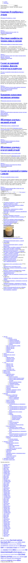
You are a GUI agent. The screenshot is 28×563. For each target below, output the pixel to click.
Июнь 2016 (6, 469)
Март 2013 (6, 504)
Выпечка (5, 393)
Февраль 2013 (6, 506)
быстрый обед (6, 542)
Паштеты (8, 349)
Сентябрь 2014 (7, 481)
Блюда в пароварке (11, 392)
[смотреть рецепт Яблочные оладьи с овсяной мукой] (10, 125)
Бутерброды (9, 337)
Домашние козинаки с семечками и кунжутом (14, 283)
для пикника (4, 543)
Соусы (5, 353)
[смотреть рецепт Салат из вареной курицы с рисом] (9, 177)
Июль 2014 (6, 484)
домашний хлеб (12, 545)
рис (21, 188)
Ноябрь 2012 (6, 510)
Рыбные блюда (10, 385)
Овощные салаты (10, 358)
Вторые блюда (6, 372)
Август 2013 (6, 498)
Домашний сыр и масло (9, 354)
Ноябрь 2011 (6, 525)
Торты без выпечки (14, 422)
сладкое (9, 556)
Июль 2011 (6, 530)
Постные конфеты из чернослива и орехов (11, 39)
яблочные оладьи (16, 155)
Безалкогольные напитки (12, 442)
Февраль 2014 (6, 490)
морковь (10, 549)
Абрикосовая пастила (8, 273)
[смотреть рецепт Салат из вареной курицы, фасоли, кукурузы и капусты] (14, 73)
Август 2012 (6, 513)
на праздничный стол (14, 550)
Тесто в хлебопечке (14, 398)
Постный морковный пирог (10, 222)
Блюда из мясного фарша (15, 382)
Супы (4, 362)
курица (18, 188)
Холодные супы (10, 369)
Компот (11, 444)
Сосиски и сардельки (14, 384)
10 (14, 192)
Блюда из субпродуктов (12, 387)
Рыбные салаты (10, 360)
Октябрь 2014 (6, 480)
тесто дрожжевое (7, 558)
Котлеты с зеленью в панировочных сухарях (14, 270)
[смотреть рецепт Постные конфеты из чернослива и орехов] (11, 44)
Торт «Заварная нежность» (10, 261)
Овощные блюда (10, 374)
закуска (17, 545)
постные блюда (22, 55)
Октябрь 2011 (6, 526)
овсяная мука (12, 141)
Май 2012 (5, 517)
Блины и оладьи (10, 400)
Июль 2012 (6, 515)
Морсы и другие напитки (15, 448)
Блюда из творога (10, 401)
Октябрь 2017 (6, 464)
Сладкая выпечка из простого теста (18, 406)
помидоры (16, 554)
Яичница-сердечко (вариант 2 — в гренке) (13, 251)
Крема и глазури (10, 457)
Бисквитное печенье (17, 417)
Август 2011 (6, 529)
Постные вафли (7, 224)
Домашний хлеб (13, 396)
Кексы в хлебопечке (14, 397)
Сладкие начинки (13, 439)
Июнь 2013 (6, 500)
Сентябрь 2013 (7, 497)
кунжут (11, 55)
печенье (12, 554)
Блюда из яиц (6, 371)
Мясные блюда (10, 375)
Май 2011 (5, 533)
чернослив (7, 57)
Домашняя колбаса (13, 383)
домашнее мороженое (12, 543)
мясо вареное (17, 87)
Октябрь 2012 (6, 511)
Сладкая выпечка (10, 402)
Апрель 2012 (6, 519)
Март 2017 (6, 468)
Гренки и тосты (13, 339)
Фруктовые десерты (11, 455)
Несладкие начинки (14, 440)
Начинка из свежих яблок (9, 258)
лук (17, 32)
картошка (9, 547)
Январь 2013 (6, 507)
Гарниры (8, 388)
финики (2, 57)
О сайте (5, 1)
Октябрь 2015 (6, 473)
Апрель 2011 (6, 534)
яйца (19, 560)
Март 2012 (6, 520)
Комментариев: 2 (5, 114)
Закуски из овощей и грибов (13, 345)
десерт (23, 542)
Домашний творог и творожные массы (15, 453)
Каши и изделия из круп (9, 370)
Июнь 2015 (6, 477)
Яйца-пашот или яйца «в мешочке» (12, 248)
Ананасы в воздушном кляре (10, 256)
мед (14, 55)
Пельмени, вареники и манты (13, 389)
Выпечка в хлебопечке (11, 394)
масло (2, 549)
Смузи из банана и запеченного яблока (13, 238)
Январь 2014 (6, 491)
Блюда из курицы (13, 376)
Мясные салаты (10, 357)
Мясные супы (9, 363)
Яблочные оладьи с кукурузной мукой (10, 148)
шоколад (10, 560)
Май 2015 (5, 478)
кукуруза (11, 87)
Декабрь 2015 (6, 471)
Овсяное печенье (16, 418)
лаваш (18, 547)
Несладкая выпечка (11, 426)
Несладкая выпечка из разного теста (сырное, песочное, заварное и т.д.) (18, 434)
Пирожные (9, 450)
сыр (23, 188)
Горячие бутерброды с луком (10, 203)
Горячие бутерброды (14, 340)
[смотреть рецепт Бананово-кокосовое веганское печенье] (11, 100)
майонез (23, 547)
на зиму (23, 549)
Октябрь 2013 (6, 495)
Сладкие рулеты (13, 423)
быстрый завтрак (5, 32)
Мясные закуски (10, 347)
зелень (5, 547)
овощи (19, 552)
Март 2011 (6, 535)
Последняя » (23, 192)
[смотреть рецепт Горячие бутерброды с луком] (8, 18)
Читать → (3, 30)
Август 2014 (6, 482)
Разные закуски (10, 352)
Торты (10, 420)
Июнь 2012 (6, 516)
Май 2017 (5, 465)
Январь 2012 (6, 522)
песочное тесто (7, 554)
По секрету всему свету (9, 459)
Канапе (11, 344)
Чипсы (8, 350)
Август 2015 (6, 475)
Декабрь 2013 (6, 493)
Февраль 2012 (6, 521)
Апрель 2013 (6, 503)
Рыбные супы (9, 365)
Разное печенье (16, 419)
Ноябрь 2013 (6, 494)
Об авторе (5, 3)
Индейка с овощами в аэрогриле (11, 215)
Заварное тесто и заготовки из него (12, 266)
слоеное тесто (16, 556)
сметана (22, 556)
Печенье (11, 414)
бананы (2, 112)
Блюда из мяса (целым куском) (16, 378)
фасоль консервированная (11, 88)
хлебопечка (4, 560)
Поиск (16, 5)
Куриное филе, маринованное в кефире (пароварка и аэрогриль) (13, 209)
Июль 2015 (6, 476)
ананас (2, 540)
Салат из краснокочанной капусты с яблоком (14, 287)
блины (8, 540)
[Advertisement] (6, 313)
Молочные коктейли (14, 445)
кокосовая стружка (17, 112)
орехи (16, 55)
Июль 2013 (6, 499)
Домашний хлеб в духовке (15, 427)
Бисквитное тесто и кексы (15, 411)
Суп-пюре (8, 367)
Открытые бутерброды (14, 341)
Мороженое (9, 454)
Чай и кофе (12, 446)
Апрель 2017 (6, 467)
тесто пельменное (16, 558)
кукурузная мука (13, 164)
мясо (14, 549)
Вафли (10, 413)
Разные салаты (9, 361)
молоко (5, 549)
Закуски (5, 336)
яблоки (17, 141)
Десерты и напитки (8, 441)
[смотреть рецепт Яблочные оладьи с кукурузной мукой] (11, 153)
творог (2, 558)
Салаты (5, 356)
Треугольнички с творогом (10, 289)
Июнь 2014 (6, 485)
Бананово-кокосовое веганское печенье (11, 96)
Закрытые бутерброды (14, 343)
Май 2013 (5, 502)
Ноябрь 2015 (6, 472)
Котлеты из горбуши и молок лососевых (13, 219)
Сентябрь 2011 (7, 528)
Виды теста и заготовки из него (14, 436)
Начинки (8, 437)
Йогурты (8, 452)
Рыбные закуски (10, 348)
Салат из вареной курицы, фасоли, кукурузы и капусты (11, 66)
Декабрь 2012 (6, 508)
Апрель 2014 (6, 487)
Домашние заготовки (8, 458)
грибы (19, 542)
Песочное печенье (16, 415)
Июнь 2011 (6, 532)
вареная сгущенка (14, 542)
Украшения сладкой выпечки (16, 424)
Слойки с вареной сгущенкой (10, 253)
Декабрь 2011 (6, 524)
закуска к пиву (12, 32)
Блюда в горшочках (11, 391)
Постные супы (9, 366)
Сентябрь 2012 (7, 512)
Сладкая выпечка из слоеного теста (18, 407)
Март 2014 (6, 489)
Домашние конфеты (11, 449)
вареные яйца (12, 188)
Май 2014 (5, 486)
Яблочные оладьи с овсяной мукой (10, 121)
